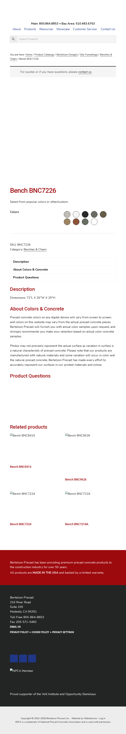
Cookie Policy (40, 632)
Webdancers (90, 718)
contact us (85, 72)
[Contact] (32, 658)
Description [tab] (21, 262)
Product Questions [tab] (26, 277)
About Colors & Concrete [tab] (30, 270)
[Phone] (23, 658)
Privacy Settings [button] (63, 632)
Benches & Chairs (35, 249)
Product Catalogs (44, 54)
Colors (14, 212)
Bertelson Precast (63, 11)
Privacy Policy (19, 632)
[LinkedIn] (14, 658)
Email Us (15, 626)
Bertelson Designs (67, 54)
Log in (102, 718)
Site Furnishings (89, 54)
